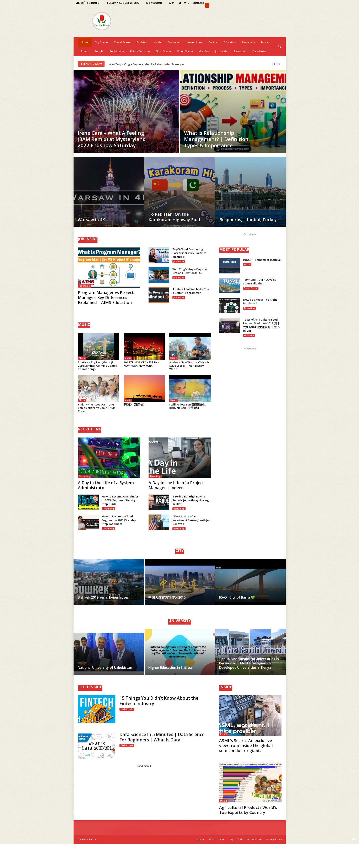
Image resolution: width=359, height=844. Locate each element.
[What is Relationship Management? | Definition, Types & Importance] (233, 111)
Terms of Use (254, 839)
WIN (186, 2)
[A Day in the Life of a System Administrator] (109, 457)
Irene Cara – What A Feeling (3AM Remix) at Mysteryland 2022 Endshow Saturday (112, 139)
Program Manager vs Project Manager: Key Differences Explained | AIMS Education (106, 297)
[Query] (207, 5)
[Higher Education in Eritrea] (179, 652)
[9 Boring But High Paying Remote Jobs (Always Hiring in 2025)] (159, 502)
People (99, 51)
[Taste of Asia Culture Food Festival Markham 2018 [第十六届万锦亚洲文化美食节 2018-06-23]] (229, 325)
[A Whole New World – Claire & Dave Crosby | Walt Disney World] (190, 346)
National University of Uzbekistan (105, 667)
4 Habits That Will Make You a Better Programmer (190, 291)
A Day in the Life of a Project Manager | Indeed (176, 485)
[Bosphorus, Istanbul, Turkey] (250, 198)
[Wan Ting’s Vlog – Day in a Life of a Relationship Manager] (159, 275)
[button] (279, 46)
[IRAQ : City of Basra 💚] (250, 582)
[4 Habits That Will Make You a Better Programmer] (159, 295)
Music (264, 42)
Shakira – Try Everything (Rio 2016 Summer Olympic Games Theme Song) (97, 365)
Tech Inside (117, 51)
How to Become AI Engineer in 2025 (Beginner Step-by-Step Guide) (120, 500)
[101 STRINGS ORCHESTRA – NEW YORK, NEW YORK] (144, 346)
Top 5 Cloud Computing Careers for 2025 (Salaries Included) (189, 252)
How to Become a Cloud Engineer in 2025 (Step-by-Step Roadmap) (119, 520)
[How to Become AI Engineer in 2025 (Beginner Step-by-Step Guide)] (88, 502)
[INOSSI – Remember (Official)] (229, 265)
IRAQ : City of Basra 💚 (237, 597)
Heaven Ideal (194, 42)
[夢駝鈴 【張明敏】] (144, 388)
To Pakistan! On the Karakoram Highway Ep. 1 (174, 216)
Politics (213, 42)
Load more (143, 766)
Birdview (142, 42)
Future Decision (140, 51)
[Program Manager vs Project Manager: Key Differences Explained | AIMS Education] (109, 267)
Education (230, 42)
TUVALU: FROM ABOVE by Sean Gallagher (259, 281)
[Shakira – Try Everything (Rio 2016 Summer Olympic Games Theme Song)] (98, 346)
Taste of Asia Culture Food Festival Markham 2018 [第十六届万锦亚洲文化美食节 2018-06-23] (261, 325)
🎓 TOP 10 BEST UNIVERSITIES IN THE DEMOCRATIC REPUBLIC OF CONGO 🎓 (158, 64)
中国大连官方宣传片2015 (167, 597)
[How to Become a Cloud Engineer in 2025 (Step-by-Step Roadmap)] (88, 522)
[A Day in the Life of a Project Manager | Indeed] (180, 457)
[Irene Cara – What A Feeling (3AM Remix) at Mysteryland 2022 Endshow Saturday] (126, 111)
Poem (84, 51)
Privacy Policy (274, 839)
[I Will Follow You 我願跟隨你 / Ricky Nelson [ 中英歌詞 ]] (190, 388)
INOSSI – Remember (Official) (262, 260)
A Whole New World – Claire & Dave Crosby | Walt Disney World (189, 365)
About (212, 839)
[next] (279, 64)
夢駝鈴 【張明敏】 (135, 404)
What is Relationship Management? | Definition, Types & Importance (217, 139)
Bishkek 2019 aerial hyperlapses (103, 597)
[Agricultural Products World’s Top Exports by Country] (250, 782)
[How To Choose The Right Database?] (229, 305)
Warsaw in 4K (91, 219)
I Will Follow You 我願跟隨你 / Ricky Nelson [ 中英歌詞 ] (188, 406)
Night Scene (163, 51)
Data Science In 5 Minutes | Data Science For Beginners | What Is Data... (161, 737)
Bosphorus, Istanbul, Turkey (248, 219)
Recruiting (240, 51)
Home (85, 42)
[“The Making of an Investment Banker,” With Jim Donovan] (159, 522)
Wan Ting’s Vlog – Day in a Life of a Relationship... (189, 271)
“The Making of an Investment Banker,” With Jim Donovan (191, 520)
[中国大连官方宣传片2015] (179, 582)
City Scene (101, 42)
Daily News (259, 51)
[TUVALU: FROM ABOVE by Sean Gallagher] (229, 285)
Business (173, 42)
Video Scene (185, 51)
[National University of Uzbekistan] (109, 652)
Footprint (249, 335)
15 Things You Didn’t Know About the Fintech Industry (158, 700)
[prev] (274, 64)
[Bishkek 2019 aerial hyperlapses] (109, 582)
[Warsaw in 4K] (109, 198)
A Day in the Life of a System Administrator (106, 485)
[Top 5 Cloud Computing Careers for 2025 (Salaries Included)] (159, 255)
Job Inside (221, 51)
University (248, 42)
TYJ (179, 2)
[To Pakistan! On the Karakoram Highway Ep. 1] (179, 198)
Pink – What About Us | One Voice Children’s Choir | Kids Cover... (96, 408)
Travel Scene (122, 42)
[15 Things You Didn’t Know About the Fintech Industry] (96, 709)
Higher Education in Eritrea (170, 667)
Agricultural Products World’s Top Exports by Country (248, 810)
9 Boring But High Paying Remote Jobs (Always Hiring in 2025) (190, 500)
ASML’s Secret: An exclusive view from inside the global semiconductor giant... (246, 745)
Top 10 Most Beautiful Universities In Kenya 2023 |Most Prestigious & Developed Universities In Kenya (249, 663)
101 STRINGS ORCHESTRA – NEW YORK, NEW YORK (141, 363)
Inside (157, 42)
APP (171, 2)
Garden (204, 51)
